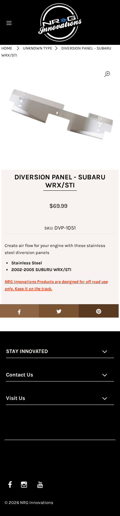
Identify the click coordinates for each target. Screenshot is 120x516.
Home (6, 48)
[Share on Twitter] (59, 311)
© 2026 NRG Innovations (29, 502)
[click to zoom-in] (107, 74)
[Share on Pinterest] (99, 311)
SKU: (48, 228)
